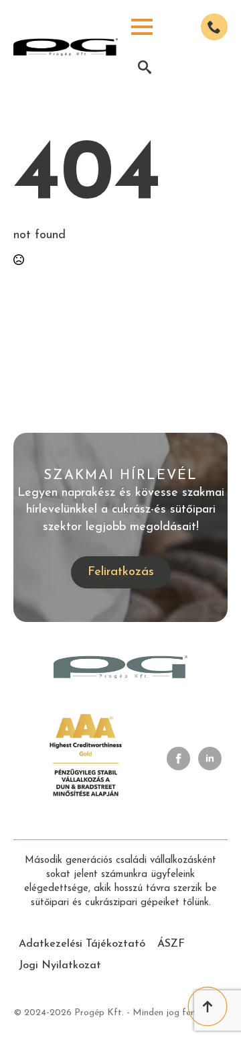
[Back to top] (207, 1006)
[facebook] (178, 758)
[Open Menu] (142, 27)
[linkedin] (210, 758)
